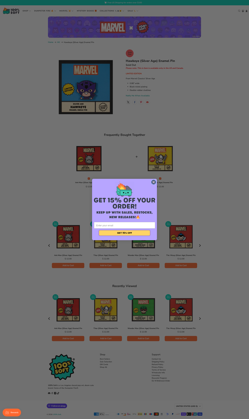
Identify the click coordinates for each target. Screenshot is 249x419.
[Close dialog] (153, 182)
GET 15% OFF (124, 232)
